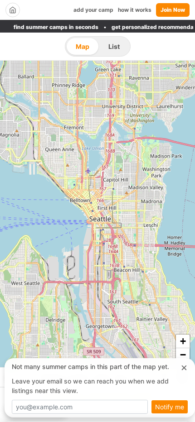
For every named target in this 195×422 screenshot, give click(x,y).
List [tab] (114, 46)
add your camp (93, 9)
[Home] (12, 10)
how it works (134, 9)
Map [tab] (82, 46)
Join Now (173, 9)
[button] (183, 341)
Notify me (169, 407)
